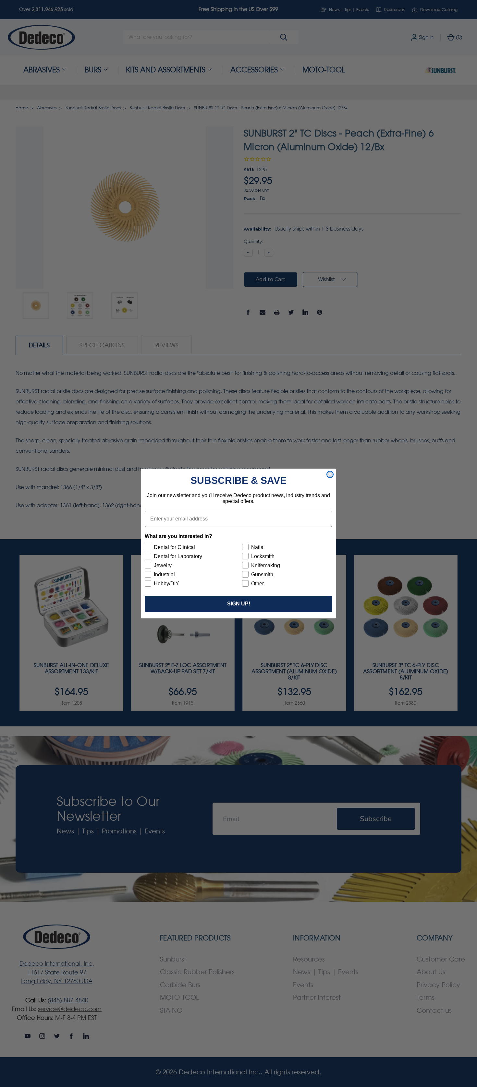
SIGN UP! (238, 603)
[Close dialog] (330, 474)
